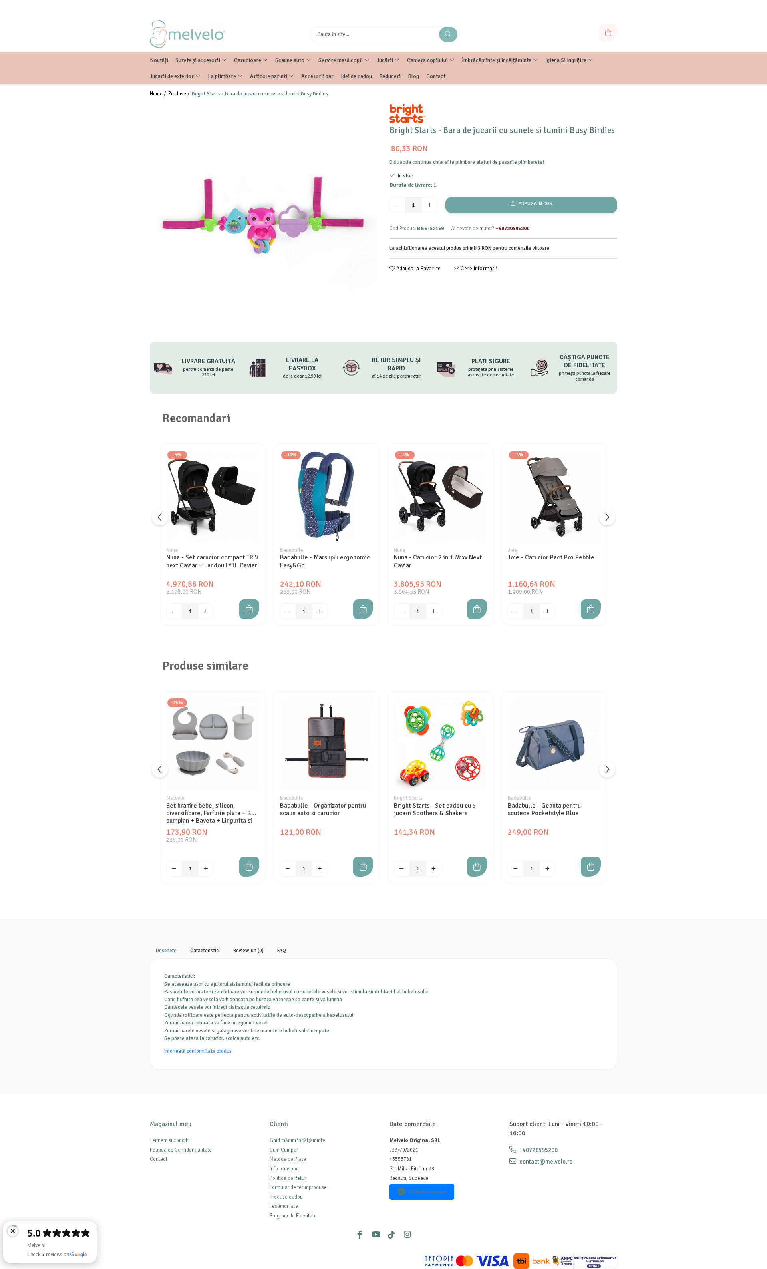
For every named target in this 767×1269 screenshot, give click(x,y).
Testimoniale (284, 1206)
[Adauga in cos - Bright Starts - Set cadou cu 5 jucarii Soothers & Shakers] (477, 867)
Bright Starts (408, 798)
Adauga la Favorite (418, 268)
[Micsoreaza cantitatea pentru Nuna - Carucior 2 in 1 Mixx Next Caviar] (402, 611)
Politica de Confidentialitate (181, 1150)
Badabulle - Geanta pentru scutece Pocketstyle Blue (544, 809)
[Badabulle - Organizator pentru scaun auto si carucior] (326, 743)
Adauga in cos (534, 204)
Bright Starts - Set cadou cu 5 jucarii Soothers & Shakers (435, 809)
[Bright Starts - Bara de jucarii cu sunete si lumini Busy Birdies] (264, 218)
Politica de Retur (288, 1178)
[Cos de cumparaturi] (608, 33)
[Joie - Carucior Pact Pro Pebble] (554, 496)
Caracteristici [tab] (205, 950)
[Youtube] (376, 1235)
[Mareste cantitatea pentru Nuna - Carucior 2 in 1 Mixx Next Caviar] (434, 611)
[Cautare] (448, 34)
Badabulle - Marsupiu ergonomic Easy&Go (325, 561)
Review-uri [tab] (248, 950)
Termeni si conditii (170, 1140)
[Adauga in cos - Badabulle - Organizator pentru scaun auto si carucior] (363, 867)
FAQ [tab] (281, 950)
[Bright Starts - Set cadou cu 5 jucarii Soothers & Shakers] (440, 743)
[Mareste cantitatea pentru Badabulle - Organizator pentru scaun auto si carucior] (320, 869)
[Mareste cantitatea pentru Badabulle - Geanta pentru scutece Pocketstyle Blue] (548, 869)
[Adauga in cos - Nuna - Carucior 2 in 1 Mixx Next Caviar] (477, 609)
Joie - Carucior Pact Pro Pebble (551, 557)
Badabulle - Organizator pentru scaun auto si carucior (323, 809)
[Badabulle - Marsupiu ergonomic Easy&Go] (326, 496)
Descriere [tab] (166, 950)
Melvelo (175, 798)
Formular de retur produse (298, 1187)
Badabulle (291, 550)
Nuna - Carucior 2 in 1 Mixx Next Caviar (438, 561)
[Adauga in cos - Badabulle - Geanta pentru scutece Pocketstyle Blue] (591, 867)
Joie (512, 550)
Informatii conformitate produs (198, 1051)
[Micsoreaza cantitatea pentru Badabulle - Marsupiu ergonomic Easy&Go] (288, 611)
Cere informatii (478, 268)
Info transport (284, 1169)
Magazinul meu (170, 1124)
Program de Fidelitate (293, 1216)
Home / (158, 94)
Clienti (279, 1124)
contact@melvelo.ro (545, 1161)
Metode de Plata (288, 1159)
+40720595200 (538, 1150)
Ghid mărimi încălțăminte (297, 1140)
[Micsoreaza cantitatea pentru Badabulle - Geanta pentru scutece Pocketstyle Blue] (516, 869)
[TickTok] (391, 1235)
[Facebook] (360, 1235)
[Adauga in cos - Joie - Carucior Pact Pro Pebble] (591, 609)
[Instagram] (407, 1235)
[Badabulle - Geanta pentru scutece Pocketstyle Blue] (554, 743)
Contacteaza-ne (427, 1192)
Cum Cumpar (284, 1150)
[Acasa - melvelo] (200, 34)
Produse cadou (286, 1197)
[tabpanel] (264, 218)
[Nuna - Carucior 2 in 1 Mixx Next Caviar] (440, 496)
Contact (158, 1159)
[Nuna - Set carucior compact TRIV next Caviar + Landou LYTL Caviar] (212, 496)
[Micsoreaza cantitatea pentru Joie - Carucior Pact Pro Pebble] (516, 611)
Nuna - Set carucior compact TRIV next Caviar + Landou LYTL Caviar (212, 561)
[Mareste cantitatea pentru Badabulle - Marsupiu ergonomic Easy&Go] (320, 611)
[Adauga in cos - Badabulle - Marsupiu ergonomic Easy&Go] (363, 609)
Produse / (179, 94)
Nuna (172, 550)
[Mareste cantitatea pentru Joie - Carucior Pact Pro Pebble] (548, 611)
